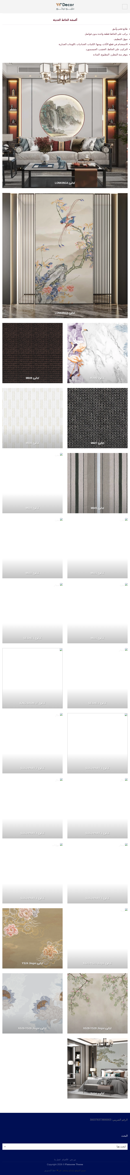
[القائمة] (124, 6)
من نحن (73, 1160)
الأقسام (65, 1160)
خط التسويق (50, 1170)
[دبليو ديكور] (65, 6)
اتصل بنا (57, 1160)
